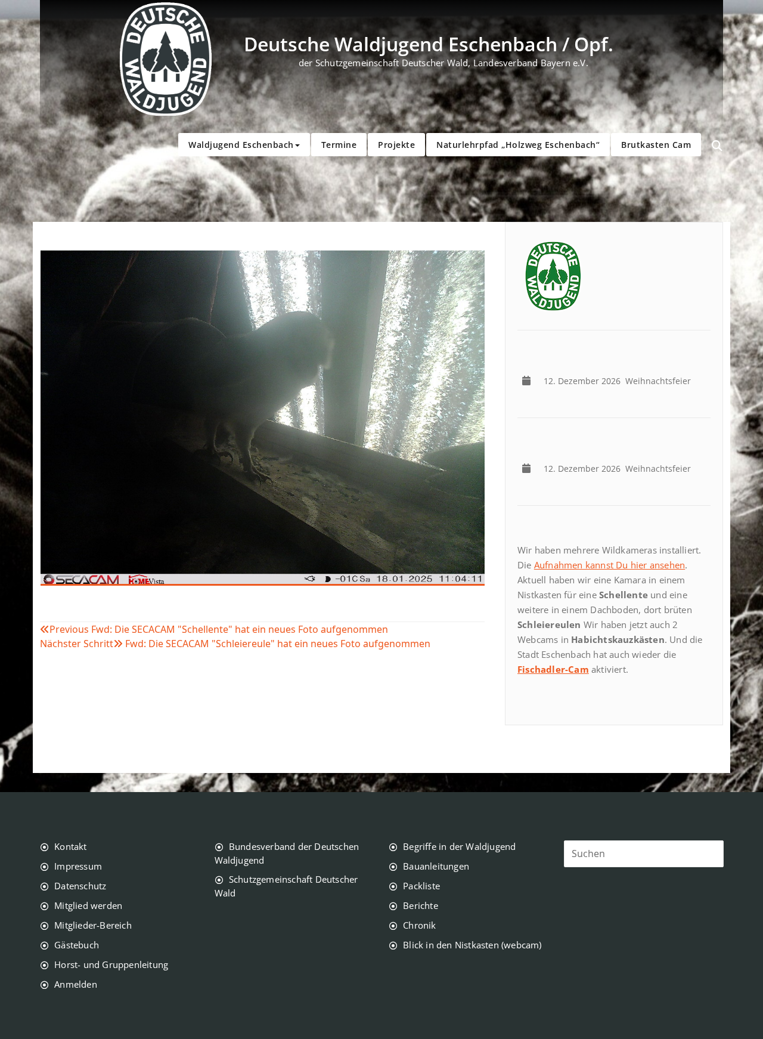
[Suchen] (717, 146)
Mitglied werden (88, 905)
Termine (339, 144)
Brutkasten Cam (656, 144)
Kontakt (70, 846)
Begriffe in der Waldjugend (459, 846)
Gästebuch (76, 945)
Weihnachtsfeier (620, 380)
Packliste (421, 886)
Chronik (419, 925)
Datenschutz (80, 886)
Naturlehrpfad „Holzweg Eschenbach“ (518, 144)
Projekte (396, 144)
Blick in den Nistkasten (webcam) (472, 945)
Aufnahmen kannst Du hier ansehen (609, 565)
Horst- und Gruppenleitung (111, 964)
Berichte (420, 905)
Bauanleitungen (436, 866)
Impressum (78, 866)
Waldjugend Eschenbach (241, 144)
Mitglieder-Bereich (93, 925)
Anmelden (75, 984)
